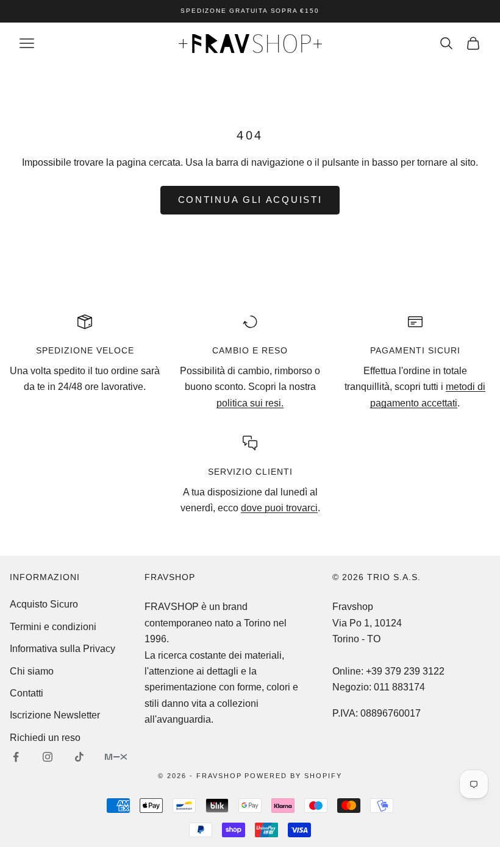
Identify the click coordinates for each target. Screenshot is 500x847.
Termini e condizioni (53, 627)
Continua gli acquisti (250, 199)
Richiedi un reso (45, 737)
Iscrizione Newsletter (55, 715)
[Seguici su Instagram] (47, 757)
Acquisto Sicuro (44, 604)
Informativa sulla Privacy (62, 648)
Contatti (26, 693)
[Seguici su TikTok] (79, 757)
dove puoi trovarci (279, 508)
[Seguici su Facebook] (16, 757)
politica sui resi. (250, 403)
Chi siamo (32, 671)
